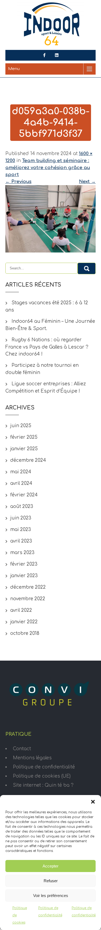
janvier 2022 (24, 621)
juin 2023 (20, 518)
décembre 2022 (28, 587)
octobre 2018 (24, 633)
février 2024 (24, 494)
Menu (14, 69)
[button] (93, 801)
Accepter (50, 866)
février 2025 (23, 437)
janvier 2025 (24, 448)
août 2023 (21, 506)
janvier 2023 (24, 575)
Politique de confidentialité (44, 767)
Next (87, 181)
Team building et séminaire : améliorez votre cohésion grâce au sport (47, 167)
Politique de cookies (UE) (42, 776)
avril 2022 (21, 610)
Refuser (51, 880)
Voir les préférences (50, 895)
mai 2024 (20, 471)
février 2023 (23, 564)
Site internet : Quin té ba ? (43, 785)
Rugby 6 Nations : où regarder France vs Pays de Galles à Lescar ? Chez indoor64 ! (46, 347)
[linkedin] (56, 55)
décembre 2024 (28, 460)
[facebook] (44, 55)
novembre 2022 (27, 598)
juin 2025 (20, 425)
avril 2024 (21, 483)
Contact (22, 748)
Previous (18, 181)
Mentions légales (32, 757)
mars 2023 (22, 552)
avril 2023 (21, 541)
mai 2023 (20, 529)
